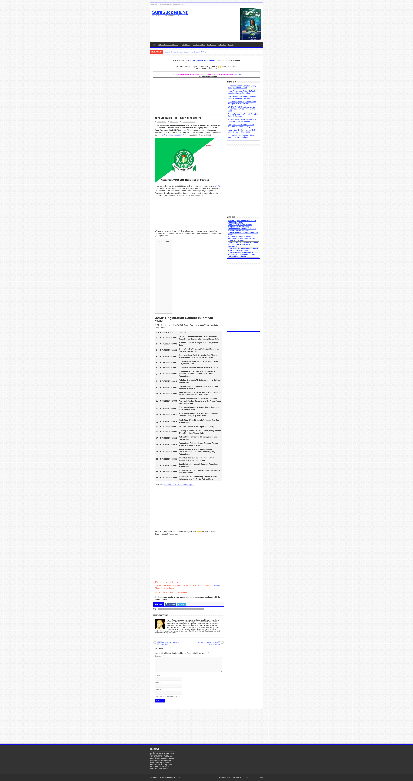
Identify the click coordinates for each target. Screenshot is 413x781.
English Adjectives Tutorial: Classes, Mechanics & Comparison (242, 136)
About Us (154, 4)
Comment (159, 656)
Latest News (186, 45)
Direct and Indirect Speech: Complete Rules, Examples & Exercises (242, 97)
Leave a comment (189, 122)
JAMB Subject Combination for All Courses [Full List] (242, 222)
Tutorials (230, 45)
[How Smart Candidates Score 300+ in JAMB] (250, 24)
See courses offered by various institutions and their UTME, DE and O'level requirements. (243, 236)
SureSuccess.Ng (170, 12)
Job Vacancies (211, 45)
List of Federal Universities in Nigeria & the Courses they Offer (243, 249)
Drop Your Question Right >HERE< (201, 61)
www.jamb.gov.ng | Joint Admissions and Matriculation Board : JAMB (181, 609)
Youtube (237, 74)
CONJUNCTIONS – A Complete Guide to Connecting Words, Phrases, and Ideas (242, 109)
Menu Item (154, 44)
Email (158, 682)
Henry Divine (161, 122)
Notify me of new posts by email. (169, 696)
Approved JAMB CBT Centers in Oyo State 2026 (168, 643)
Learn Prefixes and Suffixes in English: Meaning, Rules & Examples (242, 92)
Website (158, 689)
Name (158, 675)
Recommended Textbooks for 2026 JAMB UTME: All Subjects (242, 230)
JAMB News (174, 122)
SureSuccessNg (235, 777)
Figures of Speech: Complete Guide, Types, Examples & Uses (184, 52)
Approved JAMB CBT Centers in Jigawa (179, 485)
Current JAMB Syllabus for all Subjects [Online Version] (240, 226)
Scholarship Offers (199, 45)
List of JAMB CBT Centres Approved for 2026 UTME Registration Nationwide (243, 244)
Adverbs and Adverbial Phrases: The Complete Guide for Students (242, 120)
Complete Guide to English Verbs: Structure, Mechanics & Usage (241, 126)
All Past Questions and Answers (168, 45)
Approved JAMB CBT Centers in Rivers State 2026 (209, 643)
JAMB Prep (222, 45)
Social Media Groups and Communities (171, 4)
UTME (217, 186)
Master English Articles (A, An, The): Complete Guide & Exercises (241, 131)
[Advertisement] (188, 97)
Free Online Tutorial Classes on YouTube (174, 135)
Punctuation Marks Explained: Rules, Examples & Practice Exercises (242, 103)
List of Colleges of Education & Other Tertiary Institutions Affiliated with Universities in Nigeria (243, 254)
